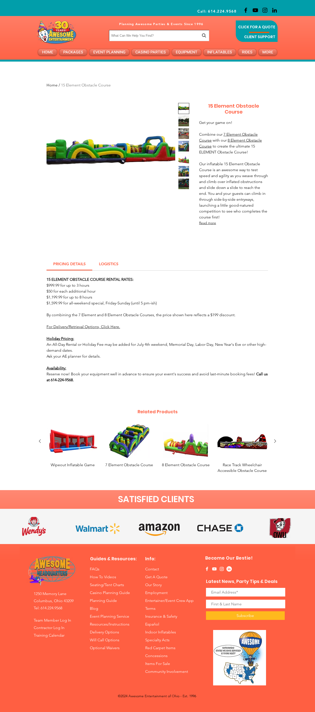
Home (52, 85)
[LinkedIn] (274, 10)
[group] (157, 451)
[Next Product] (275, 441)
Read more (207, 223)
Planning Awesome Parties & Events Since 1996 (161, 24)
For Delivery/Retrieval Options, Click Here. (83, 326)
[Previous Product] (40, 441)
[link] (69, 264)
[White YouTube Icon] (214, 569)
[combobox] (159, 35)
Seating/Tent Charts (107, 584)
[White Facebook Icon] (207, 569)
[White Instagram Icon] (221, 569)
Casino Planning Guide (110, 592)
